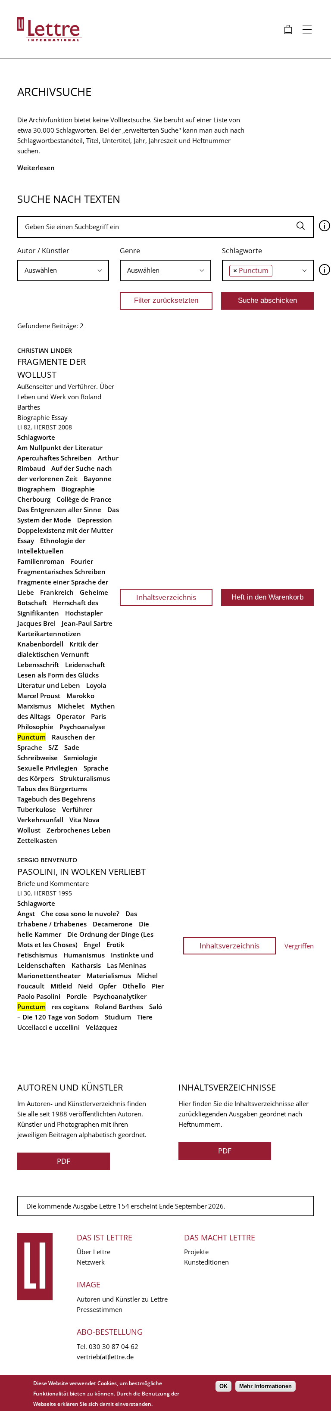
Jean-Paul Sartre (87, 623)
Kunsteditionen (206, 1262)
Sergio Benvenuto (47, 860)
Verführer (77, 809)
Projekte (196, 1251)
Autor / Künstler (43, 250)
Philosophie (35, 726)
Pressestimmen (99, 1309)
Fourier (82, 561)
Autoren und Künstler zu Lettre (122, 1299)
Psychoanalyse (82, 726)
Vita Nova (84, 819)
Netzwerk (91, 1262)
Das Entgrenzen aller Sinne (59, 509)
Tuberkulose (36, 809)
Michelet (70, 706)
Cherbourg (33, 499)
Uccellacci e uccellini (48, 1027)
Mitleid (61, 986)
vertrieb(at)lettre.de (105, 1356)
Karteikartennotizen (49, 633)
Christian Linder (44, 350)
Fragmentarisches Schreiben (61, 571)
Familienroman (41, 561)
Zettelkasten (37, 840)
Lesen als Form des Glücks (58, 675)
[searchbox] (63, 270)
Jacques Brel (36, 623)
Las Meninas (126, 965)
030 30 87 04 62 (113, 1346)
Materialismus (109, 975)
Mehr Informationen (265, 1386)
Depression (94, 520)
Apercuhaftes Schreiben (54, 458)
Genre (130, 250)
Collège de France (84, 499)
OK (223, 1386)
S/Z (53, 747)
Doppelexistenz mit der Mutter (65, 530)
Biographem (36, 489)
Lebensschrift (38, 664)
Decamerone (113, 924)
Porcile (76, 996)
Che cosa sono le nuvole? (80, 913)
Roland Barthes (119, 1006)
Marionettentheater (49, 975)
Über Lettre (93, 1251)
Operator (70, 716)
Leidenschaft (85, 664)
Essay (59, 417)
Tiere (145, 1017)
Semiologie (80, 757)
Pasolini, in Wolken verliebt (81, 871)
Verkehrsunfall (40, 819)
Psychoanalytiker (120, 996)
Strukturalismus (85, 778)
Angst (26, 913)
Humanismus (84, 955)
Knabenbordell (40, 644)
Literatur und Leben (48, 685)
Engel (92, 944)
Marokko (80, 695)
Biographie (33, 417)
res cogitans (70, 1006)
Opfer (107, 986)
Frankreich (57, 592)
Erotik (115, 944)
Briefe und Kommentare (53, 883)
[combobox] (63, 270)
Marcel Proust (38, 695)
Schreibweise (37, 757)
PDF (63, 1161)
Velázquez (101, 1027)
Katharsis (86, 965)
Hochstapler (84, 613)
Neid (85, 986)
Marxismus (34, 706)
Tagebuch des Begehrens (56, 799)
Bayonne (98, 478)
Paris (98, 716)
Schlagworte (242, 250)
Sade (71, 747)
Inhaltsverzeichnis (166, 597)
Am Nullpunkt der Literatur (60, 447)
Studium (118, 1017)
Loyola (96, 685)
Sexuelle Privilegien (47, 768)
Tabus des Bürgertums (52, 788)
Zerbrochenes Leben (79, 830)
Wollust (29, 830)
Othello (134, 986)
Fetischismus (37, 955)
